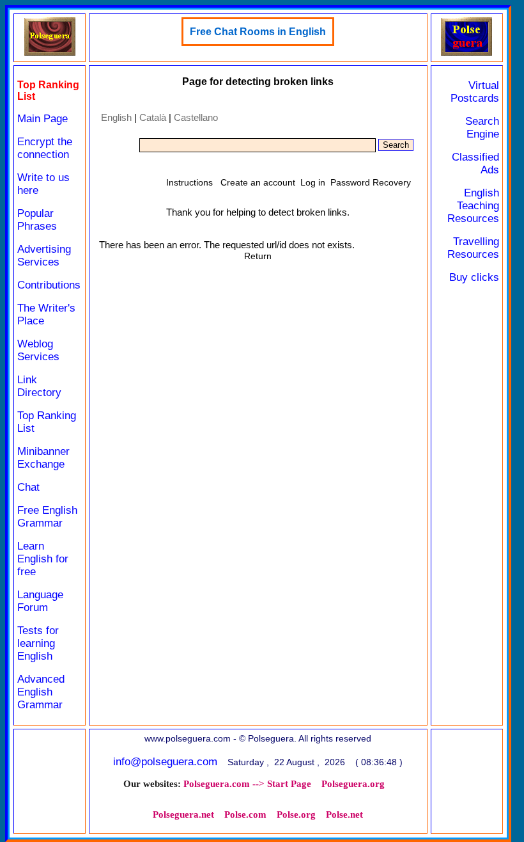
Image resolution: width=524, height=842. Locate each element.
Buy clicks (474, 277)
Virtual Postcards (475, 91)
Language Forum (40, 601)
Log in (312, 182)
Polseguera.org (353, 784)
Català (152, 117)
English (116, 117)
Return (258, 256)
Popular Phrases (37, 219)
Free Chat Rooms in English (258, 31)
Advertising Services (44, 255)
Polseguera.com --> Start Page (247, 784)
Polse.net (344, 814)
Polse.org (296, 814)
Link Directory (39, 386)
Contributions (49, 285)
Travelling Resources (473, 247)
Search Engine (482, 127)
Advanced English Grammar (41, 692)
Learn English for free (42, 559)
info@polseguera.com (165, 762)
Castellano (196, 117)
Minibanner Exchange (43, 457)
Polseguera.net (183, 814)
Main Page (42, 119)
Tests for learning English (38, 643)
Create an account (257, 182)
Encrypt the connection (44, 148)
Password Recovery (370, 182)
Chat (28, 487)
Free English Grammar (47, 516)
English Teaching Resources (473, 206)
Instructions (189, 182)
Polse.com (245, 814)
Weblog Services (38, 350)
